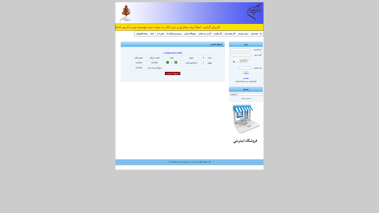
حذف (210, 63)
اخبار (152, 33)
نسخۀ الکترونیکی (141, 33)
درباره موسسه (243, 33)
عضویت (246, 78)
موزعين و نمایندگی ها (174, 33)
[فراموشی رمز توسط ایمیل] (246, 81)
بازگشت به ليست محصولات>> (172, 52)
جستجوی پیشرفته (246, 98)
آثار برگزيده (218, 33)
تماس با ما (160, 33)
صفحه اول (254, 33)
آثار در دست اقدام (205, 33)
